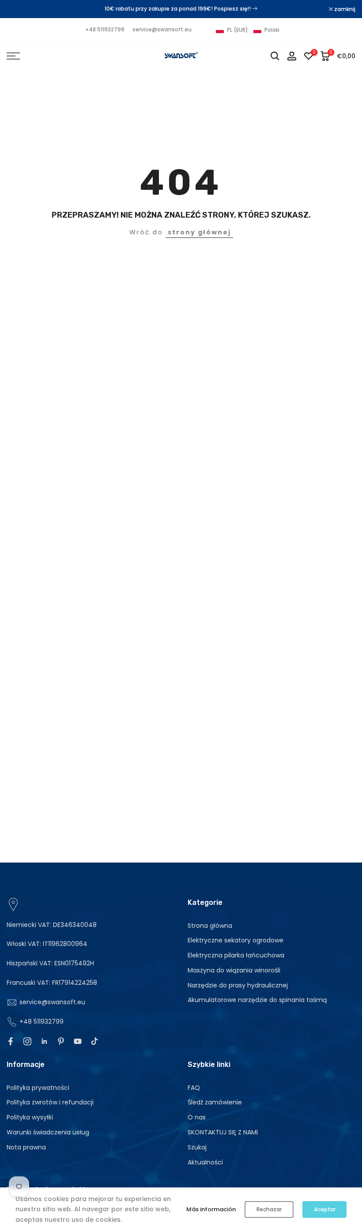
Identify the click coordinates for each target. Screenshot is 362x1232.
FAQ (194, 1087)
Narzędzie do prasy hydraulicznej (238, 985)
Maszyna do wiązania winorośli (234, 970)
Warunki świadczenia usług (48, 1132)
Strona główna (210, 925)
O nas (197, 1117)
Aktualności (205, 1162)
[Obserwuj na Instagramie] (27, 1041)
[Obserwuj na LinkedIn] (44, 1041)
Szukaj (197, 1147)
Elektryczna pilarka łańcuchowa (236, 955)
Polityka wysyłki (30, 1117)
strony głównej (199, 232)
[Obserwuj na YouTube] (78, 1041)
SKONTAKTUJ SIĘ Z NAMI (223, 1132)
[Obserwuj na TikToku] (94, 1041)
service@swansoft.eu (162, 29)
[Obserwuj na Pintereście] (61, 1041)
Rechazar (269, 1209)
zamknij (22, 9)
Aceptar (325, 1209)
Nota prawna (26, 1147)
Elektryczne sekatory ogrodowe (235, 940)
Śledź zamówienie (215, 1102)
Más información (211, 1209)
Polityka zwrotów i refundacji (50, 1102)
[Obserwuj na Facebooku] (11, 1041)
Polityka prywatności (38, 1087)
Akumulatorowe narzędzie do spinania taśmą (257, 999)
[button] (247, 30)
